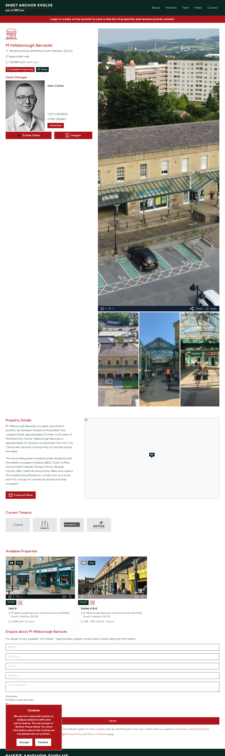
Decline (43, 742)
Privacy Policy (74, 734)
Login (54, 19)
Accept (24, 742)
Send (112, 720)
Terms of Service (97, 734)
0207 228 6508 (57, 114)
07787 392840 (56, 119)
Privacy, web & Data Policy (194, 729)
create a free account (77, 19)
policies (45, 733)
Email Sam (56, 125)
